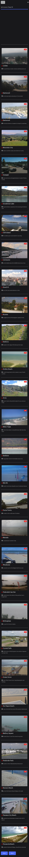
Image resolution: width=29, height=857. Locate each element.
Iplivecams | (7, 7)
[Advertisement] (14, 27)
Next (12, 853)
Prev (4, 853)
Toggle (3, 2)
